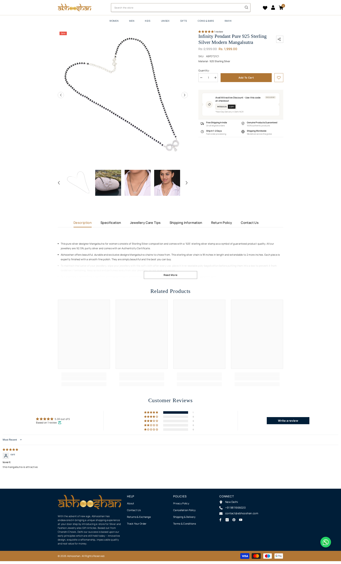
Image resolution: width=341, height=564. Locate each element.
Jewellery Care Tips (145, 222)
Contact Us (250, 222)
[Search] (180, 7)
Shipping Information (186, 222)
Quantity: (204, 70)
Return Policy (221, 222)
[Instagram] (227, 519)
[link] (278, 77)
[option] (123, 95)
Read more (170, 275)
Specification (111, 222)
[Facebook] (220, 519)
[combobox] (177, 7)
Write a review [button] (288, 421)
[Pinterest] (234, 519)
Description (83, 222)
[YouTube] (240, 519)
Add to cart (246, 77)
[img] (10, 449)
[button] (61, 95)
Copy (231, 107)
